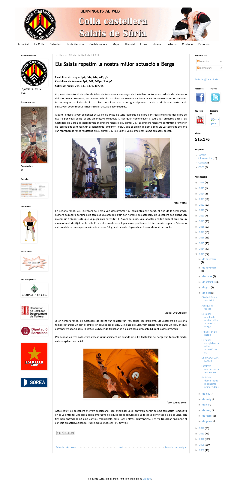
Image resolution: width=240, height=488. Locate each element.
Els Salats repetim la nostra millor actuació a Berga (210, 320)
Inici (121, 447)
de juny (206, 394)
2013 (202, 254)
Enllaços (171, 44)
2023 (202, 199)
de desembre (209, 259)
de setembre (209, 282)
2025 (202, 188)
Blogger (147, 478)
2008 (202, 450)
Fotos (143, 44)
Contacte (187, 44)
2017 (202, 232)
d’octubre (207, 276)
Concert (202, 162)
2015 (202, 243)
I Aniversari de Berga (209, 334)
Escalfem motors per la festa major (210, 369)
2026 (202, 182)
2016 (202, 237)
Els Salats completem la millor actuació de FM (210, 346)
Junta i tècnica (75, 44)
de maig (207, 399)
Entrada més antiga (175, 447)
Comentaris (206, 68)
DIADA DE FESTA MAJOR (210, 359)
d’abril (205, 404)
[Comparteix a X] (65, 433)
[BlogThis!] (62, 433)
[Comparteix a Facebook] (69, 433)
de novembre (209, 267)
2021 (202, 210)
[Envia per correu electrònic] (58, 433)
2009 (202, 444)
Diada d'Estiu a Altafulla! (209, 299)
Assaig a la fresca (207, 307)
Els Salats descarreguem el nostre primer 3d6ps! (210, 382)
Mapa (116, 44)
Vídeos (157, 44)
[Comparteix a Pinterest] (72, 433)
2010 (202, 439)
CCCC (201, 167)
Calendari (55, 44)
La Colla (39, 44)
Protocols (203, 44)
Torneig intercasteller (205, 157)
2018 (202, 226)
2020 (202, 215)
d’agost (206, 287)
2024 (202, 193)
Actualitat (23, 44)
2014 (202, 248)
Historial (130, 44)
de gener (207, 421)
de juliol (206, 293)
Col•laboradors (98, 44)
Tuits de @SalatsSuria (206, 79)
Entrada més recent (66, 447)
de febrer (207, 416)
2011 (202, 433)
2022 (202, 205)
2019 (202, 221)
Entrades (204, 61)
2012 (202, 428)
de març (207, 410)
